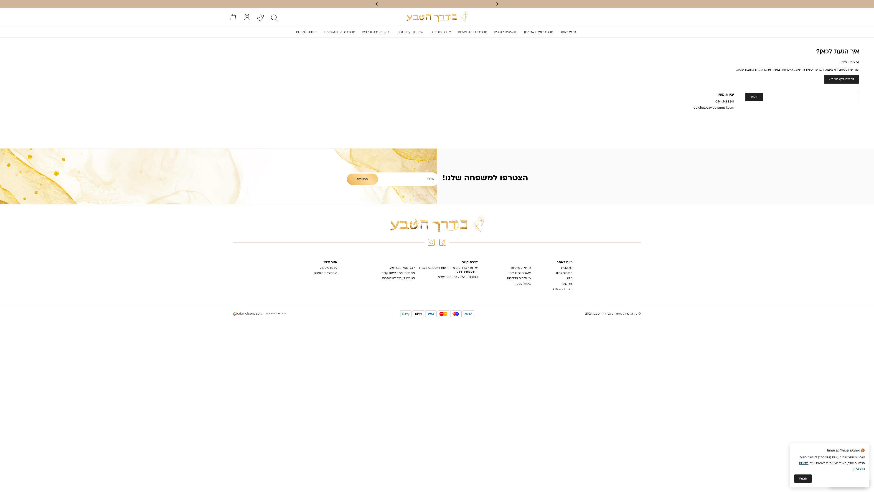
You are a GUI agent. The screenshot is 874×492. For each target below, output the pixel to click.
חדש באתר (568, 32)
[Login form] (247, 16)
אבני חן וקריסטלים (410, 32)
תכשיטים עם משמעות (339, 32)
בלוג (569, 278)
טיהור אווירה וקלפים (376, 32)
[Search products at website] (274, 17)
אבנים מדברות (440, 32)
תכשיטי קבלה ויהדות (472, 32)
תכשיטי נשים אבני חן (538, 32)
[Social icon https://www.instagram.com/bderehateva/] (431, 242)
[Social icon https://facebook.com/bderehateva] (442, 242)
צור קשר (566, 283)
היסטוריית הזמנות (325, 273)
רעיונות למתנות (306, 32)
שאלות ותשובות (520, 273)
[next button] (377, 4)
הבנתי (803, 478)
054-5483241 (724, 101)
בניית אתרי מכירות (276, 314)
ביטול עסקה (522, 283)
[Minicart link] (233, 16)
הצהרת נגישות (562, 288)
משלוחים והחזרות (519, 278)
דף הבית (566, 267)
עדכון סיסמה (328, 267)
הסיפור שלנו (564, 273)
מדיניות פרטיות (521, 267)
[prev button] (496, 4)
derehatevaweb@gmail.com (714, 107)
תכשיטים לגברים (505, 32)
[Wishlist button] (260, 17)
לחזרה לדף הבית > (841, 79)
